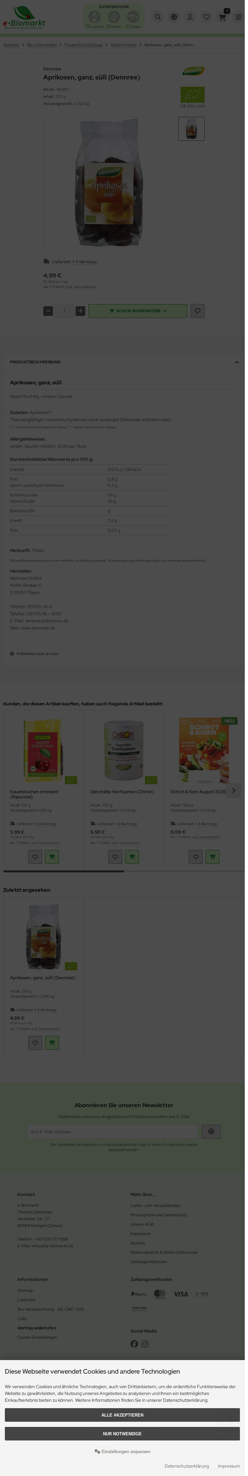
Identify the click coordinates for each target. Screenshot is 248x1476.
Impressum (229, 1466)
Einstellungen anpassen (125, 1451)
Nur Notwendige (122, 1433)
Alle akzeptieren (122, 1415)
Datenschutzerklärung (187, 1466)
